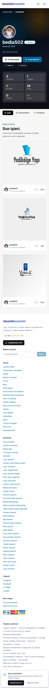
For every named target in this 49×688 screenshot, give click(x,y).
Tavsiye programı (10, 423)
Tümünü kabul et (16, 683)
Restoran (31, 641)
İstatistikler (7, 416)
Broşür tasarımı (9, 547)
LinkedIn (6, 591)
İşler (9, 113)
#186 (42, 302)
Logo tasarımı (8, 459)
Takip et (10, 65)
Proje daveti (33, 59)
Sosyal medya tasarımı (12, 523)
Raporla (23, 65)
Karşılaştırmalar (9, 430)
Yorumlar (40, 113)
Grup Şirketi (23, 660)
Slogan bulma (8, 491)
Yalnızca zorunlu (33, 683)
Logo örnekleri (9, 569)
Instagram (7, 580)
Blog (5, 384)
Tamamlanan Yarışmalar (12, 370)
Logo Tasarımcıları (10, 470)
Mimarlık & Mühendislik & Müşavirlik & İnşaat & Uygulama (21, 648)
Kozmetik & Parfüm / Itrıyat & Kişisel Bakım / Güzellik (24, 638)
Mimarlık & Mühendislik (12, 634)
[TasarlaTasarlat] (14, 321)
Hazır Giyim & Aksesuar (12, 666)
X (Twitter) (7, 587)
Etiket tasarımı (8, 516)
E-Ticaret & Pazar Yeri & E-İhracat (16, 631)
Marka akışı (7, 449)
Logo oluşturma (9, 481)
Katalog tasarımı (9, 551)
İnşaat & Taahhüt (10, 628)
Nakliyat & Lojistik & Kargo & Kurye (17, 663)
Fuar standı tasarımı (11, 533)
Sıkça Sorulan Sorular (12, 405)
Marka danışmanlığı (10, 502)
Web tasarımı (8, 526)
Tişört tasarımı (9, 558)
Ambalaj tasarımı (9, 512)
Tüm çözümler (8, 442)
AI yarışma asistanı (10, 452)
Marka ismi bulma (10, 488)
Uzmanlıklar (23, 113)
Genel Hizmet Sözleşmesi (13, 391)
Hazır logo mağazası (11, 477)
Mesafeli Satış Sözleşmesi (13, 395)
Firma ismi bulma (9, 562)
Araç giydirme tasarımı (12, 537)
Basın (5, 420)
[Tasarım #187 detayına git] (24, 219)
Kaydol (41, 354)
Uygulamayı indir (15, 343)
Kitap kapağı (8, 530)
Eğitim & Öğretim (9, 660)
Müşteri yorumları (10, 377)
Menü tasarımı (8, 555)
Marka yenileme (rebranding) (14, 505)
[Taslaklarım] (38, 4)
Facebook (7, 584)
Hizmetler (7, 456)
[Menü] (44, 4)
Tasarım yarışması (10, 445)
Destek (6, 409)
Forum (5, 381)
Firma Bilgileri (8, 413)
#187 (42, 246)
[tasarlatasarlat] (13, 4)
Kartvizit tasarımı (9, 495)
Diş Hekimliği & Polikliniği (13, 657)
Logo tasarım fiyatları (11, 473)
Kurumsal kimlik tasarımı (12, 498)
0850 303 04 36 (10, 606)
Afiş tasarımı (8, 519)
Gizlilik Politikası (9, 402)
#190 (42, 189)
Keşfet (5, 374)
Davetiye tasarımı (10, 540)
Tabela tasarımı (9, 544)
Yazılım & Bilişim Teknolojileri (14, 641)
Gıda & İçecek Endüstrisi (34, 657)
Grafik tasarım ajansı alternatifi (15, 509)
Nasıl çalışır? (8, 388)
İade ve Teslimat (9, 398)
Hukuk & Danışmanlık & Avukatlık (32, 628)
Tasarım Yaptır (8, 367)
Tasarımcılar (7, 12)
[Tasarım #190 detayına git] (24, 163)
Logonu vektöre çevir (11, 484)
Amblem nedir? (9, 565)
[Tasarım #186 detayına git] (24, 275)
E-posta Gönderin (10, 602)
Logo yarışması (9, 466)
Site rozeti (7, 427)
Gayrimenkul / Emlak (11, 644)
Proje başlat (13, 59)
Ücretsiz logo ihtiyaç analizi (14, 463)
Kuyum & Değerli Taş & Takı (14, 653)
